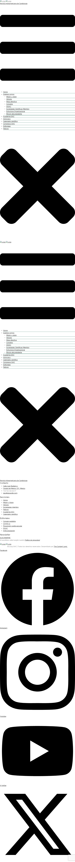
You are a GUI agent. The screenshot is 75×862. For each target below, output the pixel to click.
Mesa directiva (11, 102)
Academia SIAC (8, 116)
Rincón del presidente (14, 114)
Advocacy (7, 119)
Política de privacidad (32, 540)
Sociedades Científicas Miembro (17, 109)
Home (5, 92)
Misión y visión (11, 97)
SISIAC (8, 106)
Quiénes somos (8, 94)
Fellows (6, 129)
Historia (9, 99)
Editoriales (7, 126)
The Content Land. (61, 546)
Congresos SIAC (9, 124)
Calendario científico (10, 121)
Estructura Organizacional (15, 111)
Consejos (9, 104)
